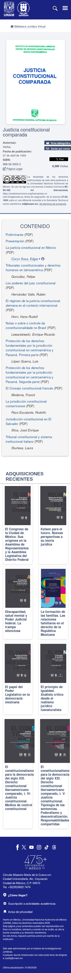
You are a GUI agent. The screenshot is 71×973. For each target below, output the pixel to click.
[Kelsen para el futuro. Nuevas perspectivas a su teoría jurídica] (53, 524)
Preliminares (14, 234)
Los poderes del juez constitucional (30, 283)
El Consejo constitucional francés (29, 388)
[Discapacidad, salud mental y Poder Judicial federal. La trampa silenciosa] (17, 603)
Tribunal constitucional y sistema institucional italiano (29, 439)
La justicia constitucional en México (31, 247)
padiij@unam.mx (14, 958)
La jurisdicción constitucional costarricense (26, 403)
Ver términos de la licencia (52, 203)
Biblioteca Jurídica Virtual (29, 26)
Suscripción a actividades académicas (32, 903)
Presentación (15, 241)
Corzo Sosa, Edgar (24, 258)
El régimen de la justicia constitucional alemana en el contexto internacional (33, 303)
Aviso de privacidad (20, 912)
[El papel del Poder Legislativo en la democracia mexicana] (17, 678)
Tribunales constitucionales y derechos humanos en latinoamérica (33, 267)
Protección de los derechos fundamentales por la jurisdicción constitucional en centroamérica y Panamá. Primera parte (29, 347)
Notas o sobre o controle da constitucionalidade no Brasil (26, 325)
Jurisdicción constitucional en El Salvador (28, 421)
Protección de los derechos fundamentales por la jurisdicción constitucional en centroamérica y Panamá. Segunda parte (29, 374)
